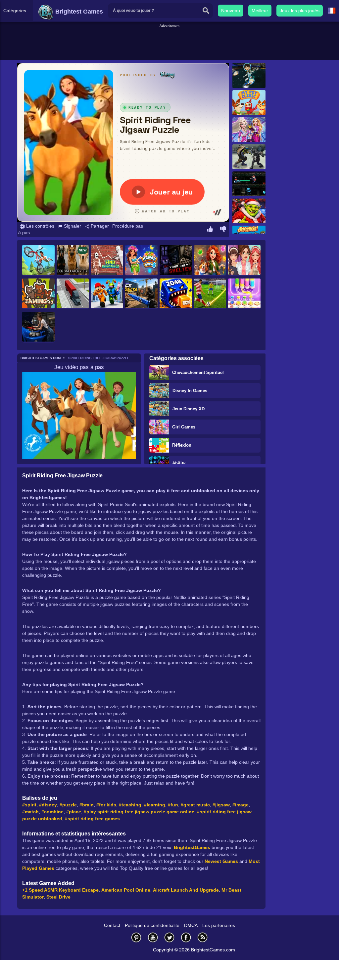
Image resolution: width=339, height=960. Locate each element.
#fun (173, 804)
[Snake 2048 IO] (176, 293)
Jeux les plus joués (299, 10)
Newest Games (221, 861)
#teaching (130, 804)
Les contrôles (39, 226)
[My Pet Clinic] (249, 102)
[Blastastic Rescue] (249, 75)
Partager (99, 226)
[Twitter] (169, 937)
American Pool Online (125, 890)
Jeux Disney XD (188, 408)
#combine (52, 811)
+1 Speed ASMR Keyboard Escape (60, 890)
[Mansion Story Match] (210, 260)
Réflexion (181, 445)
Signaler (72, 226)
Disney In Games (189, 390)
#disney (48, 804)
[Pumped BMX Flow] (38, 260)
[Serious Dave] (249, 183)
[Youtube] (153, 937)
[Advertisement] (169, 43)
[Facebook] (186, 937)
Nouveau (230, 10)
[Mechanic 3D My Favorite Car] (38, 327)
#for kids (106, 804)
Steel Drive (58, 897)
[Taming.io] (38, 293)
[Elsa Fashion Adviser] (249, 129)
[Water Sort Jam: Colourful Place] (244, 293)
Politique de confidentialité (152, 925)
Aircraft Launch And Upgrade (186, 890)
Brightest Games (78, 11)
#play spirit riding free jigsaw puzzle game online (139, 811)
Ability (178, 463)
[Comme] (210, 230)
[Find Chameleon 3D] (107, 260)
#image (240, 804)
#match (30, 811)
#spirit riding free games (92, 818)
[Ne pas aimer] (223, 230)
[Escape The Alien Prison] (107, 293)
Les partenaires (218, 925)
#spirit (29, 804)
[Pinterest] (136, 937)
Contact (112, 925)
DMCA (191, 925)
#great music (195, 804)
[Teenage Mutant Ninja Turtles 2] (249, 156)
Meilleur (260, 10)
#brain (86, 804)
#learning (154, 804)
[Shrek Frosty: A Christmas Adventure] (249, 211)
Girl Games (183, 427)
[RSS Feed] (203, 937)
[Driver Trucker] (73, 293)
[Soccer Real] (210, 293)
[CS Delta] (141, 293)
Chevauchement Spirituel (198, 372)
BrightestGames (192, 847)
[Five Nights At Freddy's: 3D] (176, 260)
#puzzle (68, 804)
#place (73, 811)
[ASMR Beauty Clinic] (244, 260)
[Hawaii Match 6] (141, 260)
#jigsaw (221, 804)
